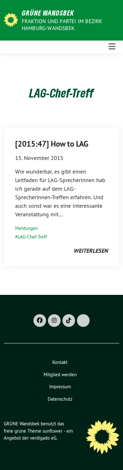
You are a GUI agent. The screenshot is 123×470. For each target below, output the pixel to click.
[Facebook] (39, 320)
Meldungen (26, 228)
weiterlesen (90, 250)
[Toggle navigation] (112, 46)
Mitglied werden (60, 375)
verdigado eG (43, 438)
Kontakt (59, 362)
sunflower (52, 431)
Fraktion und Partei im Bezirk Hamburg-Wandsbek (62, 25)
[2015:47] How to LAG (51, 144)
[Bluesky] (83, 320)
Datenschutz (60, 399)
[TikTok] (68, 320)
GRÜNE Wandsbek (48, 13)
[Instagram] (54, 320)
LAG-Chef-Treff (32, 237)
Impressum (60, 387)
